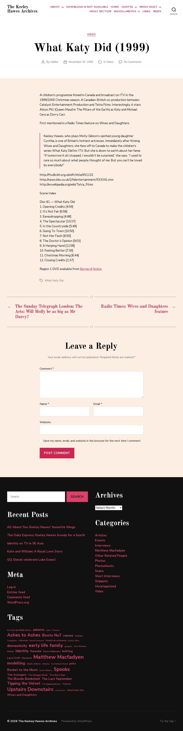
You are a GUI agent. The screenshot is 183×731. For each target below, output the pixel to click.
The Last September (57, 679)
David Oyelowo (36, 640)
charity (79, 635)
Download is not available (87, 7)
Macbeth (27, 657)
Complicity (12, 640)
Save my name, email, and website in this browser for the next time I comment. (92, 441)
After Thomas (52, 630)
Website (45, 422)
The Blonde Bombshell (23, 679)
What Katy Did (54, 280)
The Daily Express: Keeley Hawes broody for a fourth (46, 535)
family (56, 645)
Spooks (62, 669)
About (55, 7)
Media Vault (148, 7)
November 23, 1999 (80, 62)
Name (44, 404)
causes (68, 635)
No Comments (133, 62)
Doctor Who (73, 640)
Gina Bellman (80, 646)
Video (91, 34)
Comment (47, 369)
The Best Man (57, 674)
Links (146, 11)
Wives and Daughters (22, 695)
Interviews (103, 546)
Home (115, 7)
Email (97, 404)
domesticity (17, 645)
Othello (46, 663)
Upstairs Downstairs (30, 689)
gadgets (68, 646)
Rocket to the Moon (22, 670)
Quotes (127, 7)
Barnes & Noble (91, 269)
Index (157, 11)
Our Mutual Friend (59, 663)
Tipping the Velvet (23, 683)
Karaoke (35, 651)
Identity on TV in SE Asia (25, 543)
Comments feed (18, 597)
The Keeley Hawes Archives (22, 9)
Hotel (10, 651)
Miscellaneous (125, 11)
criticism (23, 640)
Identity (22, 651)
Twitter (66, 683)
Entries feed (16, 592)
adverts (38, 630)
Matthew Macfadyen (58, 657)
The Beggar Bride (38, 674)
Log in (11, 587)
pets (72, 664)
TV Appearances (51, 683)
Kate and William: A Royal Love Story (35, 551)
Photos (100, 561)
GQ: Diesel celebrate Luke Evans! (31, 560)
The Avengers (16, 675)
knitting (67, 651)
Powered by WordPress (76, 721)
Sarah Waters (45, 670)
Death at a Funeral (56, 640)
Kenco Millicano (51, 651)
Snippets (101, 581)
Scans (99, 571)
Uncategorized (105, 586)
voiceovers (60, 690)
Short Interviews (107, 576)
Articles (101, 535)
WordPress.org (18, 602)
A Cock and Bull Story (19, 630)
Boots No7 (51, 635)
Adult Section (100, 11)
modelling (16, 663)
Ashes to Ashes (23, 635)
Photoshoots (104, 566)
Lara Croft (13, 658)
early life (38, 645)
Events (100, 540)
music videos (34, 663)
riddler (54, 62)
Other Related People (111, 556)
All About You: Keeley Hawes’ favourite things (41, 527)
